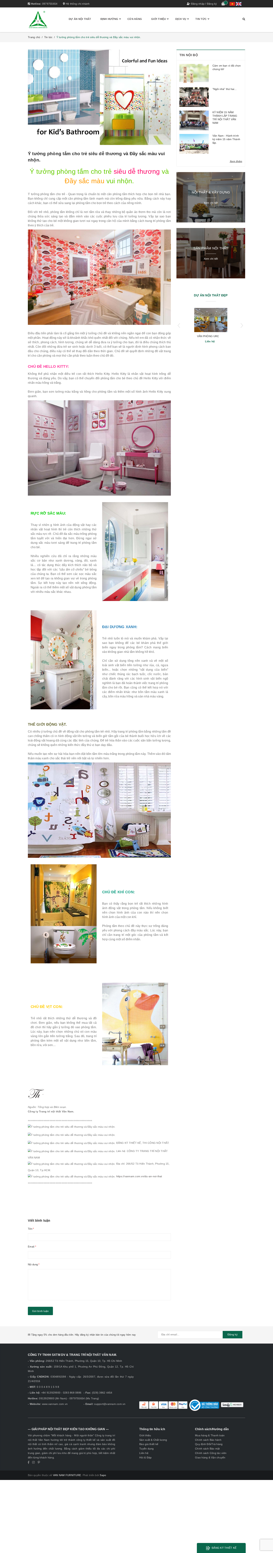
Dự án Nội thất (80, 18)
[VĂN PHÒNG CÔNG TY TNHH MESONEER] (210, 320)
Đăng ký (212, 3)
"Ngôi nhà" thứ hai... (224, 89)
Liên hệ (143, 1453)
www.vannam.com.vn (55, 1403)
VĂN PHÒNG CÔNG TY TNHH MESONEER (208, 336)
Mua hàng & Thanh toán (210, 1435)
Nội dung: (33, 1264)
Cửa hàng (134, 18)
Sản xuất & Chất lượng (153, 1439)
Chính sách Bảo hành (208, 1439)
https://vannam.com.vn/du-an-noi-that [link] (139, 1176)
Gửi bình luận (40, 1311)
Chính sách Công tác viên (210, 1453)
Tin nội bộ (188, 55)
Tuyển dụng (146, 1448)
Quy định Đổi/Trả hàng (208, 1444)
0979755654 (50, 3)
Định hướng (109, 18)
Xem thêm (236, 161)
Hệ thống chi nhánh (77, 3)
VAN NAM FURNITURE (67, 1475)
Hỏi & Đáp (145, 1457)
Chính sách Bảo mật (207, 1448)
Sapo (103, 1475)
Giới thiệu (158, 18)
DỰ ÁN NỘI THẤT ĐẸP (211, 295)
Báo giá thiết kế (148, 1444)
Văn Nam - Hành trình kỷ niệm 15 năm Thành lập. (226, 139)
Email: (31, 1246)
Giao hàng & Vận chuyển (210, 1457)
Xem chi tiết (211, 202)
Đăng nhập (197, 3)
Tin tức (201, 18)
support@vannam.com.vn (109, 1403)
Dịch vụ (180, 18)
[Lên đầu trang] (266, 1542)
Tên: (30, 1228)
